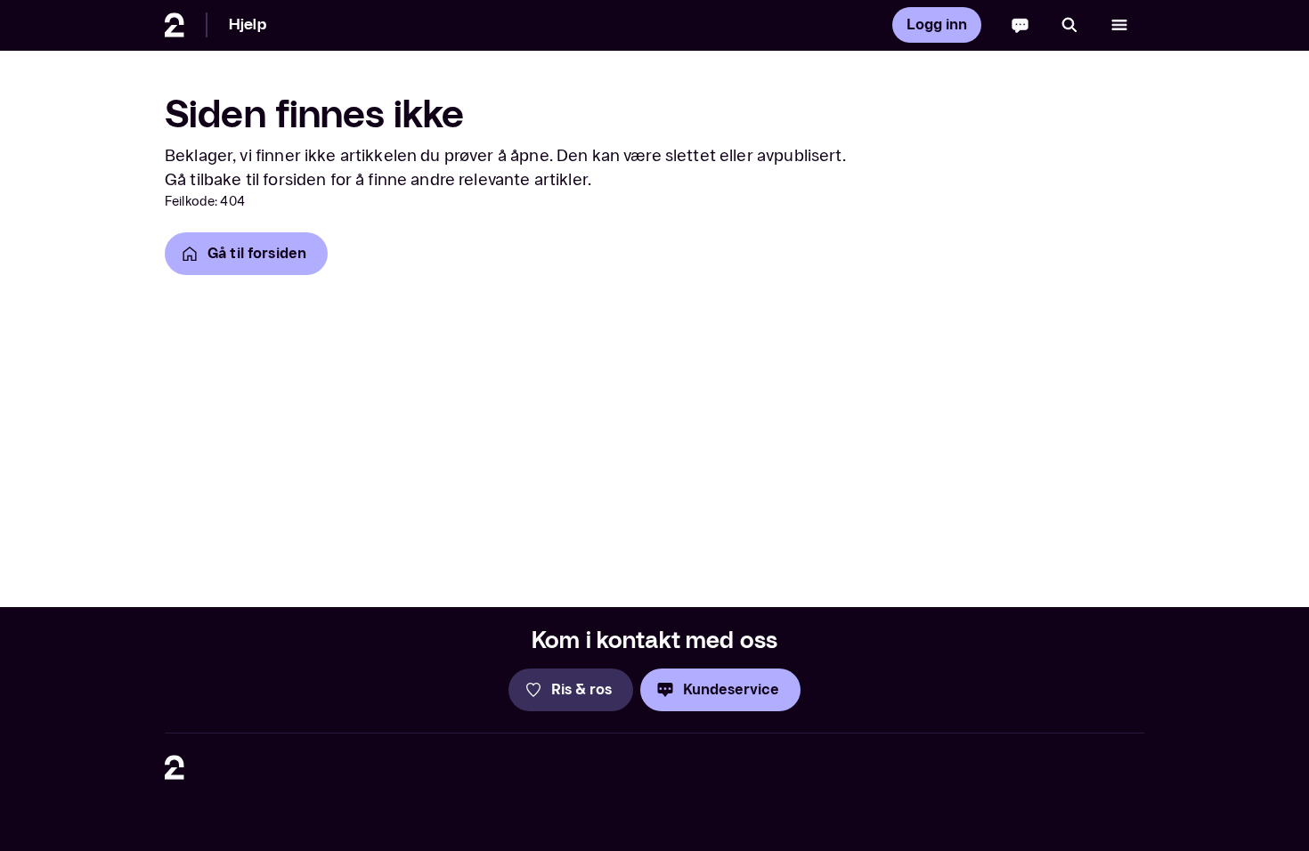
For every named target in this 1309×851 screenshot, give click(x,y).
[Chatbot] (1020, 25)
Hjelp (247, 24)
